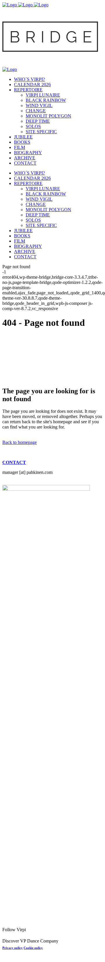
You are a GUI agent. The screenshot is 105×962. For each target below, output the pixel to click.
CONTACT (14, 462)
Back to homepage (19, 442)
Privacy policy (12, 947)
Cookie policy (33, 947)
